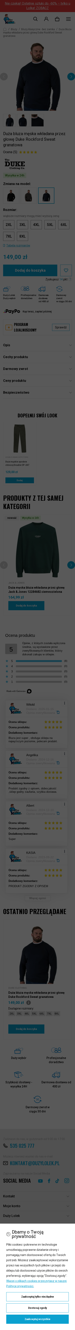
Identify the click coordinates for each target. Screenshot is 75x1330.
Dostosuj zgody (37, 1308)
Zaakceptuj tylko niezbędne (37, 1296)
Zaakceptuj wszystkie (37, 1319)
